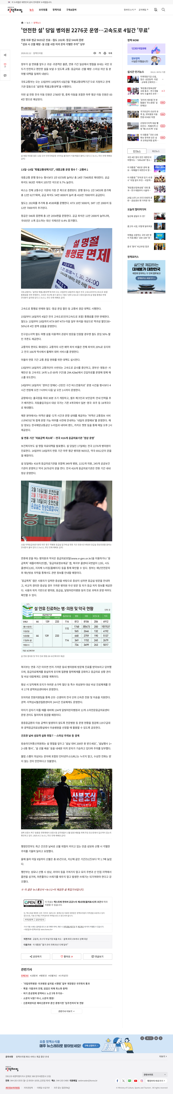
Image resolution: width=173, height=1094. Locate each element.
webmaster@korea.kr (87, 1080)
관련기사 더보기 (65, 1011)
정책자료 (57, 9)
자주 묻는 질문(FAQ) (62, 1087)
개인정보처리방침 (12, 1087)
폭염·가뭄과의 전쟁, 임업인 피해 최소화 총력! (45, 988)
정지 (156, 1038)
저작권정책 (29, 919)
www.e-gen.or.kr (81, 558)
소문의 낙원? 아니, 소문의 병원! (38, 998)
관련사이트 (148, 1074)
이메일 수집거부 (43, 1087)
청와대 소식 (129, 9)
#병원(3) (43, 975)
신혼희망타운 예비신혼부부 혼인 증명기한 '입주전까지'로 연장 (53, 1003)
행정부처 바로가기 (155, 1080)
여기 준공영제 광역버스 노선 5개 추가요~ (43, 993)
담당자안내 (40, 919)
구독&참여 (71, 9)
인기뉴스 (137, 151)
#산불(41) (52, 975)
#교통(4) (34, 975)
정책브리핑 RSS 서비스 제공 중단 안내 (32, 1056)
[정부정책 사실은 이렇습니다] (146, 60)
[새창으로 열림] (104, 53)
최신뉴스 (156, 151)
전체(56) (25, 975)
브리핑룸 (43, 9)
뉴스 (32, 9)
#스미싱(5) (63, 975)
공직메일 (142, 9)
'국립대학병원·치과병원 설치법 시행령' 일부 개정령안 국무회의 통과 (56, 983)
